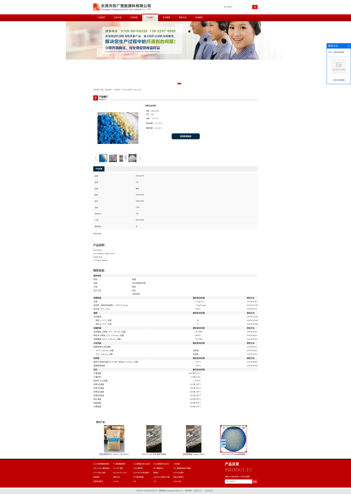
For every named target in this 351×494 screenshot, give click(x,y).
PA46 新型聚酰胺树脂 (101, 464)
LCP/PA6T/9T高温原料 (141, 473)
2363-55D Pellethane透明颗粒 (234, 454)
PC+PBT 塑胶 (118, 468)
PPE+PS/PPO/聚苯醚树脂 (101, 468)
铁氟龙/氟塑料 (178, 477)
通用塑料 (96, 477)
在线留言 (199, 17)
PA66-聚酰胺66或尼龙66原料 (161, 464)
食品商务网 (209, 491)
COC (155, 481)
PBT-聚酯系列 (158, 468)
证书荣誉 (166, 17)
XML (181, 491)
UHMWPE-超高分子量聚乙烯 (161, 477)
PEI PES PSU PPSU (120, 473)
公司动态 (134, 17)
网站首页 (108, 90)
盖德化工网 (198, 491)
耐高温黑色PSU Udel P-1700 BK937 (114, 454)
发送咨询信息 (185, 136)
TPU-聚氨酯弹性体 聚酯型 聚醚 (182, 468)
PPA (134, 481)
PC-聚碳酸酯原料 (119, 464)
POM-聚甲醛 (137, 468)
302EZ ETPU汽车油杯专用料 (154, 454)
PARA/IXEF (177, 481)
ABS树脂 (176, 464)
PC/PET (116, 481)
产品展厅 (150, 17)
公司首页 (101, 17)
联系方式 (183, 17)
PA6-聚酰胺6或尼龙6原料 (141, 464)
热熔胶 (155, 473)
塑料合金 (116, 477)
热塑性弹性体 (98, 481)
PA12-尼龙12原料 (99, 473)
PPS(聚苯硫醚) (138, 477)
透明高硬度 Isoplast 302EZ (194, 454)
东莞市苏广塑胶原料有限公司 (146, 491)
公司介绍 (117, 17)
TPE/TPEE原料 (126, 90)
